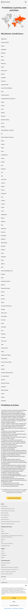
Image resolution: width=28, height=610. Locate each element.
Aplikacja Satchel (5, 519)
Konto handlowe (4, 512)
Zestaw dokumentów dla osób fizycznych (10, 521)
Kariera (2, 557)
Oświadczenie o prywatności (17, 608)
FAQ (2, 529)
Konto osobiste (4, 517)
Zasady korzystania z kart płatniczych (9, 569)
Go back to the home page (14, 498)
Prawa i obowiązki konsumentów (8, 571)
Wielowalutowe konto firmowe (7, 508)
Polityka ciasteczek (8, 608)
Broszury (3, 539)
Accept (14, 598)
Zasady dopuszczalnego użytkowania (9, 567)
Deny (14, 601)
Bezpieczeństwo (4, 533)
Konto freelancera (5, 515)
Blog (2, 541)
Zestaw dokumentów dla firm (7, 523)
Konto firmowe (4, 506)
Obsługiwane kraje (5, 545)
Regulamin (3, 565)
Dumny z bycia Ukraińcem (7, 543)
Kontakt (3, 553)
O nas (2, 551)
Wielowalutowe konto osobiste (8, 510)
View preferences (14, 605)
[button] (26, 585)
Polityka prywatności (5, 562)
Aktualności (3, 555)
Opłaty (2, 531)
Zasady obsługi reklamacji (7, 573)
